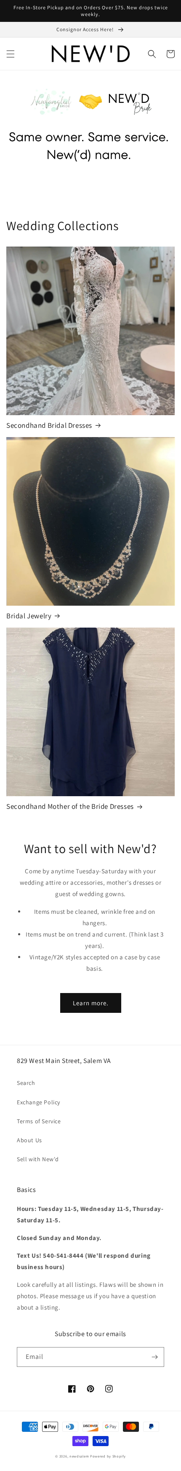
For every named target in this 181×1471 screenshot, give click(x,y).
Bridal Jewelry (28, 615)
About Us (29, 1140)
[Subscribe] (154, 1357)
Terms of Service (39, 1121)
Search (26, 1083)
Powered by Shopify (108, 1456)
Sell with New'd (38, 1159)
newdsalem (79, 1456)
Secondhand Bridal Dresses (49, 425)
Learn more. (91, 1003)
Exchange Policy (38, 1102)
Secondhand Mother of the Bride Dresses (70, 806)
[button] (10, 54)
